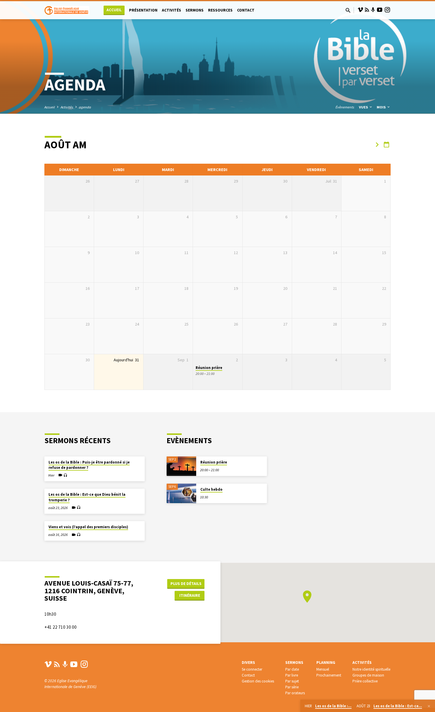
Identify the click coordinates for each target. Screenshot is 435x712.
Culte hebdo (211, 489)
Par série (292, 687)
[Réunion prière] (181, 466)
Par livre (291, 675)
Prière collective (365, 681)
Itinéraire (189, 595)
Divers (248, 662)
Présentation (143, 10)
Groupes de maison (368, 675)
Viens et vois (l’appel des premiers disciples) (88, 526)
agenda (85, 107)
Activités (171, 10)
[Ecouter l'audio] (65, 475)
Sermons (195, 10)
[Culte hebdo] (181, 493)
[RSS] (367, 10)
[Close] (429, 706)
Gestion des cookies (258, 681)
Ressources (220, 10)
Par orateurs (295, 692)
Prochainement (328, 675)
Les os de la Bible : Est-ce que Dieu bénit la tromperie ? (87, 497)
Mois (381, 107)
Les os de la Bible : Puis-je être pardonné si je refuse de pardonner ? (89, 465)
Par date (292, 669)
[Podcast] (373, 10)
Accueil (114, 9)
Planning (325, 662)
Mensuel (322, 669)
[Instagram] (387, 10)
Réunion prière (209, 367)
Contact (245, 10)
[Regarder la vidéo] (60, 475)
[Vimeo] (360, 10)
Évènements (345, 107)
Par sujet (292, 681)
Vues (364, 107)
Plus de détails (186, 583)
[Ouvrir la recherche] (348, 10)
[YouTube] (379, 10)
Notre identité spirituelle (371, 669)
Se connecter (252, 669)
